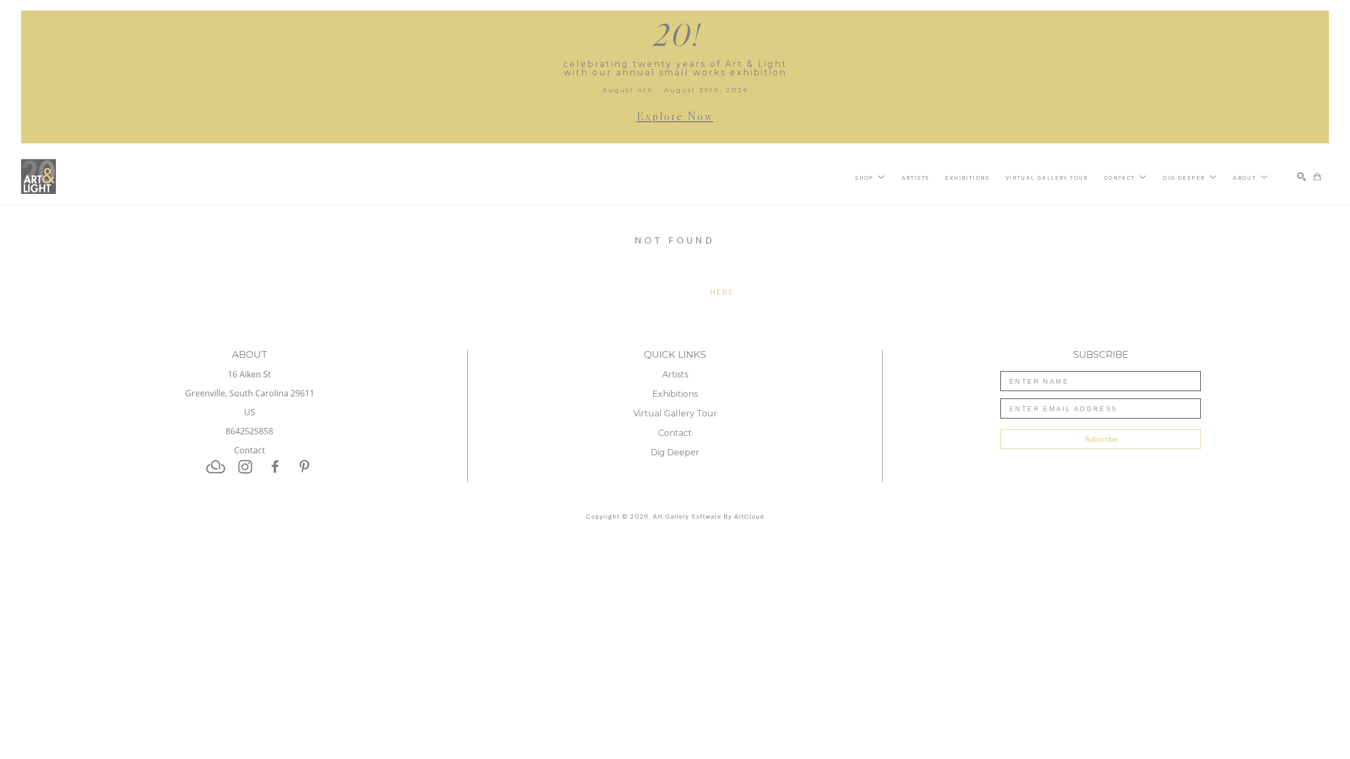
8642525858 (249, 432)
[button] (870, 177)
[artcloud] (216, 467)
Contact (249, 450)
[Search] (1301, 176)
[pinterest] (304, 467)
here (722, 292)
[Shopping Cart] (1317, 176)
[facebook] (275, 467)
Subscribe (1100, 439)
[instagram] (245, 467)
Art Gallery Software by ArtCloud (708, 516)
